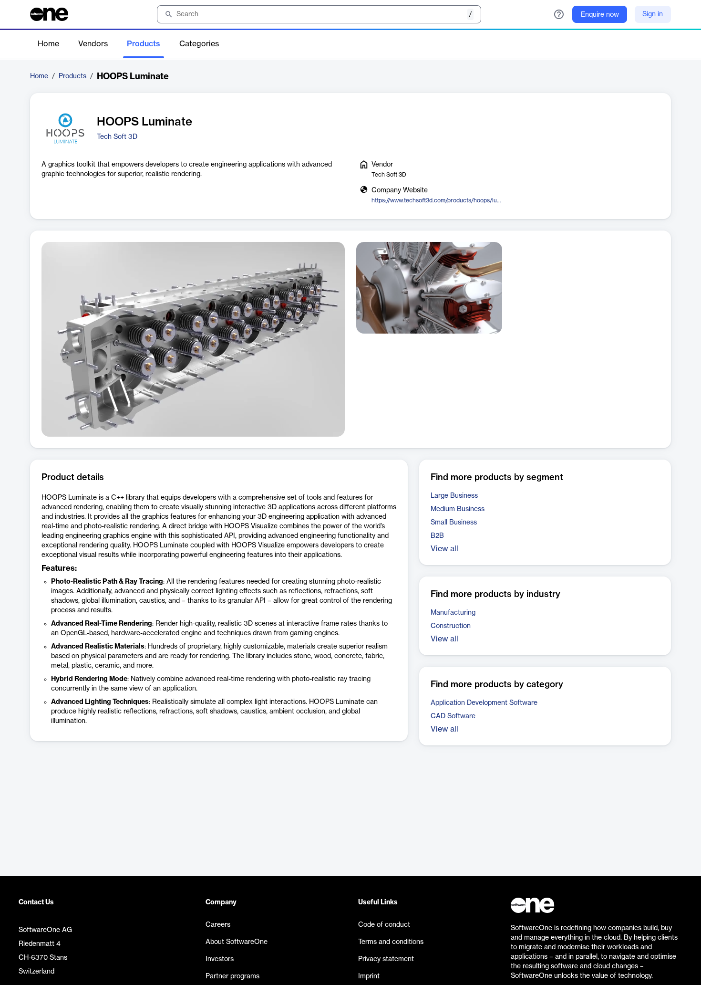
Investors (220, 959)
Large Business (454, 495)
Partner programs (232, 976)
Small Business (454, 522)
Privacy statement (386, 959)
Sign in (652, 14)
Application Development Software (484, 703)
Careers (218, 925)
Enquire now (600, 14)
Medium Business (458, 509)
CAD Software (453, 716)
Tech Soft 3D (117, 137)
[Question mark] (558, 14)
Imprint (369, 976)
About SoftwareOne (237, 942)
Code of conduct (384, 925)
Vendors (93, 44)
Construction (451, 626)
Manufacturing (453, 612)
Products (143, 44)
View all (444, 549)
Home (48, 44)
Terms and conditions (390, 942)
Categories (199, 44)
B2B (437, 536)
